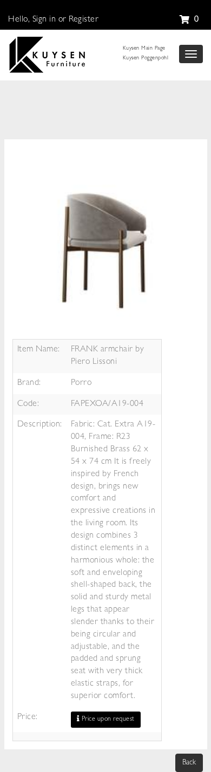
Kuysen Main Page (144, 48)
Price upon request (107, 719)
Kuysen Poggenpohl (146, 58)
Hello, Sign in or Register (53, 20)
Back (189, 763)
